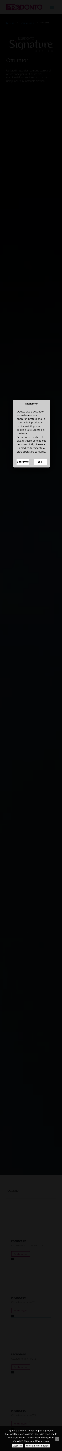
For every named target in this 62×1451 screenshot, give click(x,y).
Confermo (23, 754)
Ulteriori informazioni (37, 1445)
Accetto (17, 1445)
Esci (40, 754)
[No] (57, 1439)
